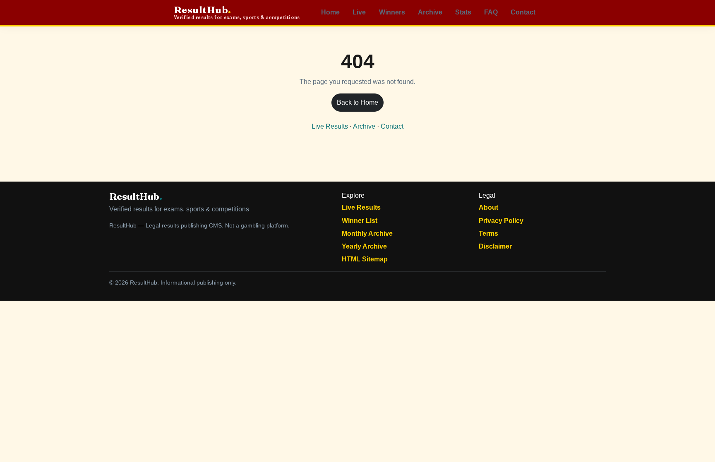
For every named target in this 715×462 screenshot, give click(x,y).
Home (330, 12)
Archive (430, 12)
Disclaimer (495, 246)
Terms (488, 233)
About (488, 207)
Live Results (330, 126)
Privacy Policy (501, 220)
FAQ (491, 12)
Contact (523, 12)
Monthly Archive (367, 233)
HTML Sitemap (365, 259)
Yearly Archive (364, 246)
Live (359, 12)
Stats (463, 12)
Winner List (359, 220)
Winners (392, 12)
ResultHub (237, 12)
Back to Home (357, 102)
